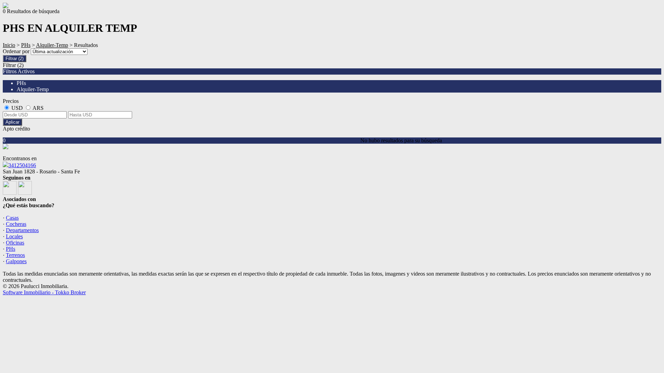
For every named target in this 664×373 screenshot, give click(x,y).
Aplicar (12, 122)
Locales (14, 236)
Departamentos (22, 230)
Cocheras (16, 224)
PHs (25, 45)
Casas (12, 218)
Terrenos (15, 255)
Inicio (9, 45)
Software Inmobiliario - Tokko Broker (44, 292)
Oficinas (15, 243)
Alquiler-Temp (52, 45)
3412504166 (22, 165)
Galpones (16, 261)
